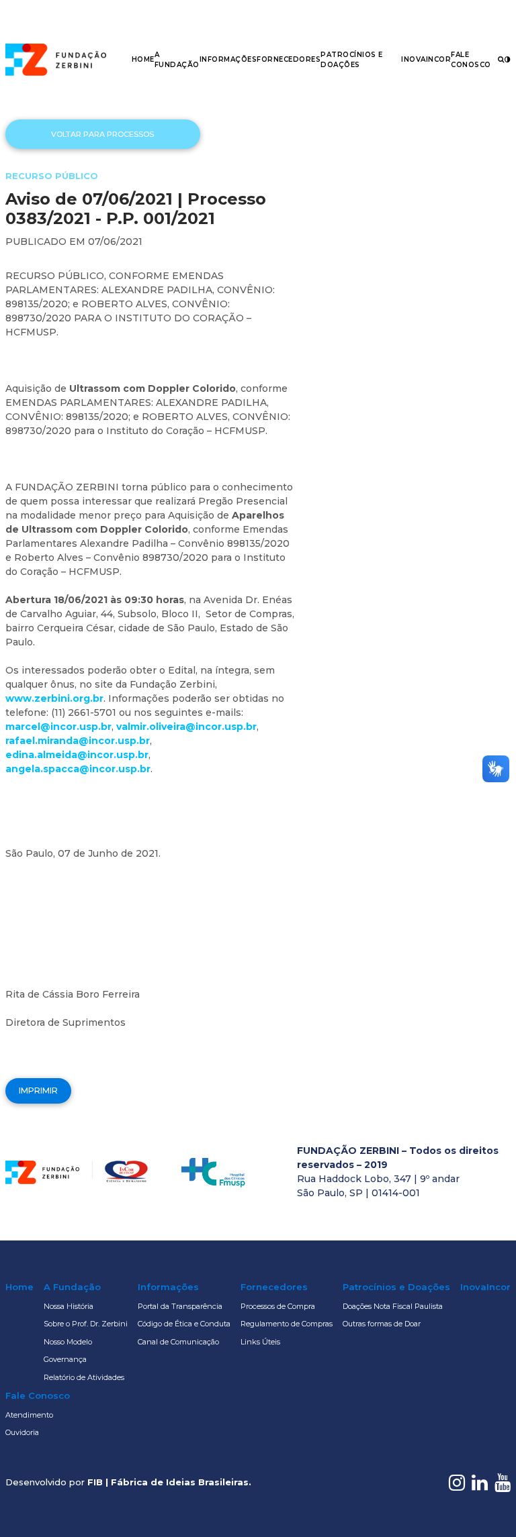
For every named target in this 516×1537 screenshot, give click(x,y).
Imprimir (38, 1090)
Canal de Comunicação (178, 1341)
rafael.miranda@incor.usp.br (77, 741)
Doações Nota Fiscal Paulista (393, 1306)
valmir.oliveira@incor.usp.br (186, 727)
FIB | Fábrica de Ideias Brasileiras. (169, 1482)
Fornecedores (288, 59)
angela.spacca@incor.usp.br (77, 769)
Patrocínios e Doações (396, 1286)
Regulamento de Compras (287, 1323)
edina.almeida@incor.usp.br (76, 755)
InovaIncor (426, 59)
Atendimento (29, 1415)
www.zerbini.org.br (54, 698)
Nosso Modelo (68, 1341)
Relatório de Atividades (84, 1377)
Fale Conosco (37, 1395)
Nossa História (68, 1306)
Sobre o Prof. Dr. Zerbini (86, 1323)
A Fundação (72, 1286)
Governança (65, 1359)
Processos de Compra (278, 1306)
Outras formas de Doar (382, 1323)
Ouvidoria (22, 1432)
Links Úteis (260, 1341)
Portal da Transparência (180, 1306)
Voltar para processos (102, 134)
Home (143, 59)
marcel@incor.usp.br (58, 727)
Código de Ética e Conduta (184, 1323)
